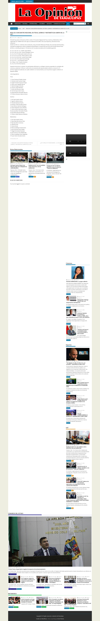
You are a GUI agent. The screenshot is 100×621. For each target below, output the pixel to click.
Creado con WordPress (41, 618)
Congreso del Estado (59, 23)
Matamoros (16, 607)
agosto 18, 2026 (25, 576)
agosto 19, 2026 (81, 492)
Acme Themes (60, 618)
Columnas (42, 23)
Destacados (13, 138)
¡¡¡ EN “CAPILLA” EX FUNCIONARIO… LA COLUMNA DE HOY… (52, 143)
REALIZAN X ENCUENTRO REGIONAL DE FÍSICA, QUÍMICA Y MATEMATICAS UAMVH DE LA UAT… (22, 143)
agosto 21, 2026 (14, 163)
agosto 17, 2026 (81, 576)
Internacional (33, 23)
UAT (68, 23)
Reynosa (17, 176)
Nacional (25, 23)
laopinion (20, 37)
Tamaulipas (17, 23)
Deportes (49, 23)
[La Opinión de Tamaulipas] (50, 21)
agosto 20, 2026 (81, 410)
